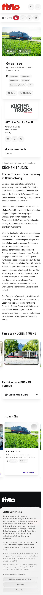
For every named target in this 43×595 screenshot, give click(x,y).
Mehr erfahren (27, 477)
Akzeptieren (20, 590)
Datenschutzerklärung (10, 574)
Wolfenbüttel (14, 80)
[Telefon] (29, 17)
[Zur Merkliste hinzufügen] (23, 17)
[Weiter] (38, 357)
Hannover (12, 465)
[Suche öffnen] (31, 7)
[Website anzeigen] (21, 136)
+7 (30, 83)
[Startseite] (3, 17)
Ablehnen (20, 584)
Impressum (22, 574)
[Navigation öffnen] (38, 7)
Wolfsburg (25, 80)
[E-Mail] (36, 17)
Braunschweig (12, 18)
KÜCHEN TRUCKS (13, 456)
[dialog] (20, 551)
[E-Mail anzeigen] (8, 136)
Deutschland (14, 76)
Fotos (25, 51)
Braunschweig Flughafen (17, 85)
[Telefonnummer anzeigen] (14, 136)
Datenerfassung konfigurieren (20, 579)
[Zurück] (3, 357)
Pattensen (22, 465)
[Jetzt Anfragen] (16, 17)
